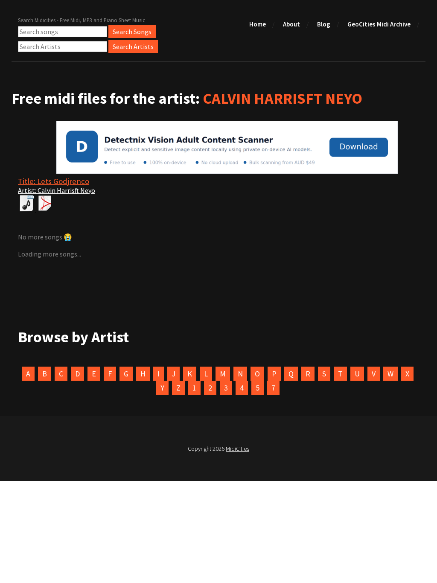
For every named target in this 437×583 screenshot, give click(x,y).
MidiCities (237, 448)
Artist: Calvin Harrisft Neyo (56, 190)
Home (257, 24)
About (291, 24)
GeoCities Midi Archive (379, 24)
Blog (323, 24)
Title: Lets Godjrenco (53, 181)
